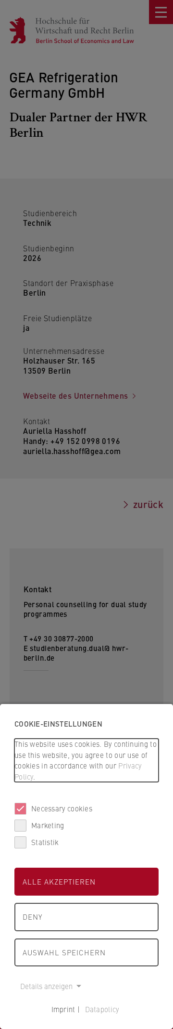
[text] (86, 760)
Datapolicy (102, 1009)
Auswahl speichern (64, 952)
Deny (32, 917)
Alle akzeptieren (59, 881)
